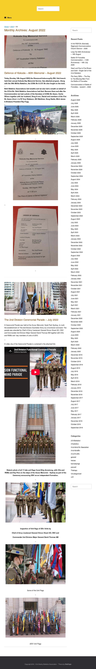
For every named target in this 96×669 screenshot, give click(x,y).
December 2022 (76, 242)
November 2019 (76, 358)
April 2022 (74, 269)
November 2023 (76, 209)
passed (73, 467)
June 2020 (74, 335)
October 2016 (76, 424)
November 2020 (76, 321)
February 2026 (76, 120)
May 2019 (74, 374)
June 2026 (74, 106)
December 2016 (76, 421)
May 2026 (74, 110)
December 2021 (76, 282)
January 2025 (76, 163)
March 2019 (75, 381)
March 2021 (75, 308)
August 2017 (75, 401)
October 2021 (76, 288)
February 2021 (76, 311)
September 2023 (77, 216)
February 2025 (76, 159)
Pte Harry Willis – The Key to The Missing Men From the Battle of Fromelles (80, 78)
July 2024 (74, 182)
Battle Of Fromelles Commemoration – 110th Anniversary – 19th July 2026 (80, 61)
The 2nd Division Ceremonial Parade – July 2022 (31, 319)
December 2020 (76, 318)
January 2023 (76, 239)
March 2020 (75, 345)
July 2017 (74, 404)
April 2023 (74, 232)
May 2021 (74, 302)
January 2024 (76, 202)
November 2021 (76, 285)
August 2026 (75, 100)
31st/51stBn (75, 454)
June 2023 (74, 225)
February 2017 (76, 414)
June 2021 (74, 298)
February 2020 (76, 348)
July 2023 (74, 222)
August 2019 (75, 368)
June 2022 (74, 262)
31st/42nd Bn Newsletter (80, 447)
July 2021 (74, 295)
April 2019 (74, 378)
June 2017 (74, 407)
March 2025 (75, 156)
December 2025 (76, 126)
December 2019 (76, 355)
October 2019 (76, 361)
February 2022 (76, 275)
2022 (12, 26)
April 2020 (74, 341)
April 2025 (74, 153)
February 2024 (76, 199)
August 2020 (75, 331)
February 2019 (76, 384)
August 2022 (75, 255)
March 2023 (75, 235)
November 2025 (76, 130)
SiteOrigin (68, 664)
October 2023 (76, 212)
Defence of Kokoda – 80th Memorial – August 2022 (32, 73)
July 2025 (74, 143)
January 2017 (76, 417)
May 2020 (74, 338)
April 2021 (74, 305)
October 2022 (76, 249)
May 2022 (74, 265)
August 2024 (75, 179)
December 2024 (76, 166)
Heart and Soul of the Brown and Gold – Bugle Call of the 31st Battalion (81, 70)
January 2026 (76, 123)
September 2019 (77, 364)
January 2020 (76, 351)
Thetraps (74, 470)
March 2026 (75, 116)
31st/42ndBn (75, 450)
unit (72, 477)
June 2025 (74, 146)
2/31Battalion (75, 440)
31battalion (75, 444)
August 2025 (75, 139)
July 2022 (74, 259)
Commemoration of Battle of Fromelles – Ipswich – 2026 (81, 85)
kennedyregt (75, 463)
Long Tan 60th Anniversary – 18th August (80, 53)
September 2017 (77, 398)
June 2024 (74, 186)
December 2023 (76, 206)
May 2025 (74, 149)
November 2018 (76, 394)
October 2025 (76, 133)
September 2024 (77, 176)
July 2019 (74, 371)
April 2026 (74, 113)
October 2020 (76, 325)
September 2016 (77, 427)
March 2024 (75, 196)
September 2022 (77, 252)
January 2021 (76, 315)
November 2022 (76, 245)
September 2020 (77, 328)
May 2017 (74, 411)
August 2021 (75, 292)
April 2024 (74, 192)
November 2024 (76, 169)
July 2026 (74, 103)
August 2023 (75, 219)
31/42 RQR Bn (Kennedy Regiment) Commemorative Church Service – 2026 (81, 46)
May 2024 (74, 189)
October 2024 (76, 172)
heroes (73, 460)
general (73, 457)
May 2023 (74, 229)
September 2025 (77, 136)
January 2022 (76, 278)
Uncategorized (76, 473)
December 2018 (76, 391)
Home (6, 26)
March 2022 (75, 272)
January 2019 (76, 388)
